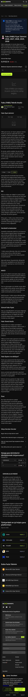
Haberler (17, 660)
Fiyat (2, 16)
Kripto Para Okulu (19, 667)
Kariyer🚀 (5, 662)
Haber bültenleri (9, 5)
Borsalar (17, 664)
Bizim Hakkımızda (7, 660)
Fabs (6, 16)
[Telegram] (10, 607)
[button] (13, 433)
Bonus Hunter (18, 5)
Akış (2, 5)
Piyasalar (25, 5)
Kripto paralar (18, 662)
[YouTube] (6, 607)
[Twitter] (3, 607)
